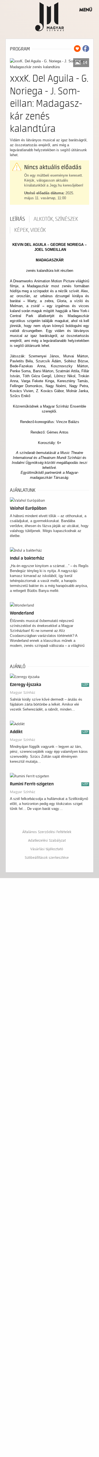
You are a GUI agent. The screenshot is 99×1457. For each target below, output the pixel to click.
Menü (85, 9)
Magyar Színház (22, 692)
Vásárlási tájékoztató (46, 848)
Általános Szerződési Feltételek (46, 831)
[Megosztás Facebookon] (85, 48)
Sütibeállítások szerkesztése (47, 857)
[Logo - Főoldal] (49, 16)
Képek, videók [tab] (30, 230)
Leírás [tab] (17, 219)
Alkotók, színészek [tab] (56, 219)
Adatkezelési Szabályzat (47, 840)
